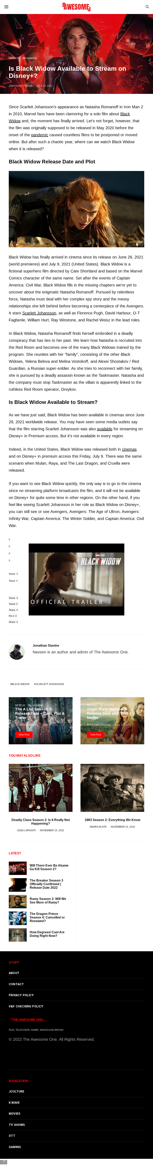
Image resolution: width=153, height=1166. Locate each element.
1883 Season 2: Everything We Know (112, 820)
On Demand (35, 705)
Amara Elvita (98, 826)
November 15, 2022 (52, 830)
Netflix (20, 705)
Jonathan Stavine (46, 645)
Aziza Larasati (26, 830)
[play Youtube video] (76, 579)
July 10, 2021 (122, 725)
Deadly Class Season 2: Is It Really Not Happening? (41, 821)
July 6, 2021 (50, 725)
